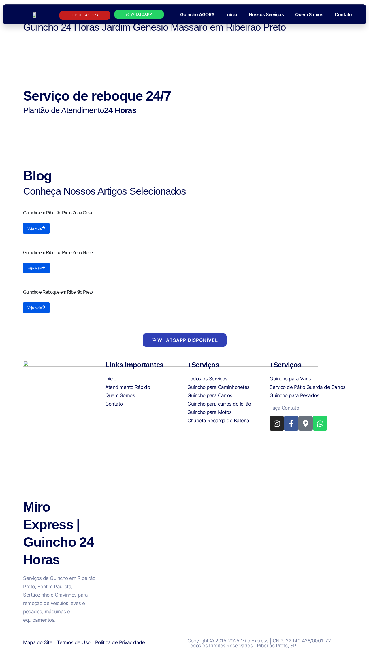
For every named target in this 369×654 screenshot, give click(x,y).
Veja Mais (34, 228)
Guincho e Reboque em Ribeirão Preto (58, 292)
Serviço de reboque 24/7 (97, 95)
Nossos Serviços (266, 14)
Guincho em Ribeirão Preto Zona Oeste (58, 212)
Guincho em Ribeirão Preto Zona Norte (58, 252)
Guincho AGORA (197, 14)
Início (231, 14)
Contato (343, 14)
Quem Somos (309, 14)
